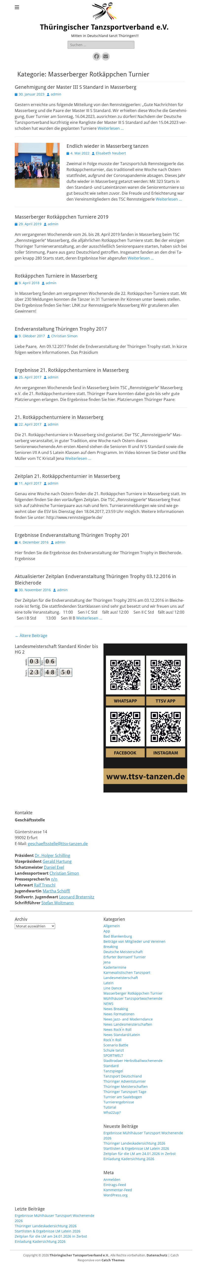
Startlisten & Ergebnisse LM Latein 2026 (136, 1148)
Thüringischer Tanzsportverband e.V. (104, 27)
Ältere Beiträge (31, 635)
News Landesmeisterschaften (127, 1024)
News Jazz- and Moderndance (128, 1019)
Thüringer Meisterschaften (125, 1086)
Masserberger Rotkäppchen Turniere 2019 (61, 217)
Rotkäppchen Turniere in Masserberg (56, 276)
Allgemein (111, 926)
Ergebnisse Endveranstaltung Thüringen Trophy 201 (72, 535)
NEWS (108, 1003)
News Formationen (119, 1014)
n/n (54, 879)
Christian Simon (64, 336)
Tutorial (109, 1107)
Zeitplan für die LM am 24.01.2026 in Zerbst (139, 1153)
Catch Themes (112, 1260)
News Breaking (115, 1008)
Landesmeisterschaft (120, 977)
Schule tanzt (113, 1050)
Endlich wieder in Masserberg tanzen (108, 146)
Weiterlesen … (111, 128)
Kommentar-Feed (117, 1190)
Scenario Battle (115, 1045)
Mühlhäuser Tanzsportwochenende (132, 998)
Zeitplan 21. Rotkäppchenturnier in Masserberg (67, 476)
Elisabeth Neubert (111, 153)
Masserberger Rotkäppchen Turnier (133, 993)
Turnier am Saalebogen (122, 1097)
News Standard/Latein (121, 1034)
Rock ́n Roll (112, 1040)
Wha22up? (112, 1112)
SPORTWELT (113, 1055)
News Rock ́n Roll (117, 1029)
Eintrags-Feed (114, 1184)
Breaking (110, 946)
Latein (108, 983)
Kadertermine (114, 967)
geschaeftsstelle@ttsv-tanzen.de (58, 843)
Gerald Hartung (57, 861)
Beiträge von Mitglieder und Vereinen (134, 941)
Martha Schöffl (56, 891)
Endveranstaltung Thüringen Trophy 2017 (61, 329)
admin (56, 94)
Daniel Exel (54, 867)
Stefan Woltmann (57, 903)
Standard (111, 1065)
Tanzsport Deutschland (122, 1076)
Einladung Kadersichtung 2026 (128, 1158)
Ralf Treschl (44, 885)
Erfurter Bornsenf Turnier (124, 957)
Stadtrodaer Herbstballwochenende (133, 1060)
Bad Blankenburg (117, 936)
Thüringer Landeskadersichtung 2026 (134, 1143)
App (106, 931)
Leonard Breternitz (76, 897)
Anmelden (111, 1179)
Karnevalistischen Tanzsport (126, 972)
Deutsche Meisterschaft (123, 951)
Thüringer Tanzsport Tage (124, 1091)
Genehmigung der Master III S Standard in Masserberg (75, 87)
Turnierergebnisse (118, 1102)
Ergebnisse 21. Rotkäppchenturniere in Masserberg (72, 370)
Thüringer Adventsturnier (124, 1081)
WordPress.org (115, 1195)
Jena (107, 962)
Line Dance (112, 988)
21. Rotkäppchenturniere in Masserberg (59, 417)
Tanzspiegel (113, 1071)
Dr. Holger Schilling (52, 855)
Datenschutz (157, 1255)
